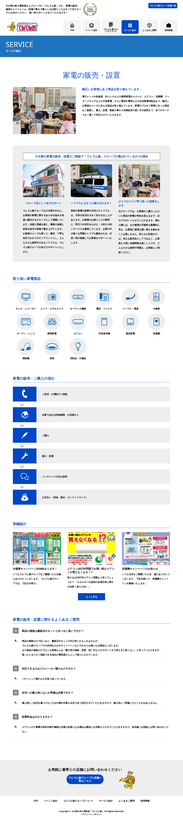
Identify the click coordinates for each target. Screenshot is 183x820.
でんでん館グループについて (111, 30)
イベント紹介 (91, 30)
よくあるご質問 (149, 30)
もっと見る (91, 596)
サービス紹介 (130, 30)
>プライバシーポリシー (91, 814)
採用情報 (169, 30)
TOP (72, 30)
